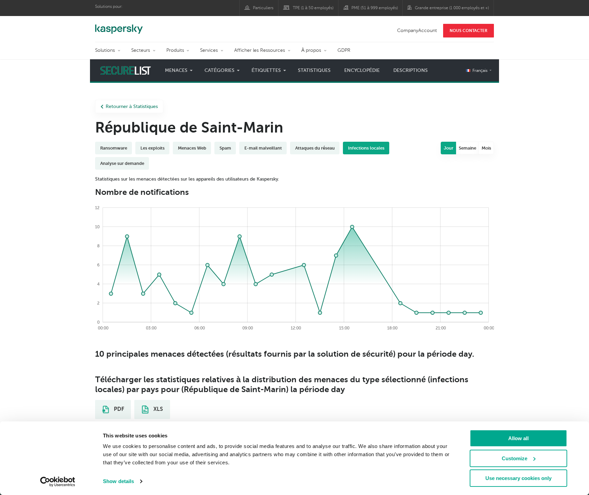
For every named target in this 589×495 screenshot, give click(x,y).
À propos (311, 50)
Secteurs (140, 50)
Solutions (105, 50)
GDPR (343, 50)
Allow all (518, 438)
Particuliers (263, 7)
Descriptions (410, 70)
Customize (514, 458)
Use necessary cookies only (518, 478)
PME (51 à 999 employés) (374, 7)
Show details (118, 481)
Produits (175, 50)
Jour (448, 148)
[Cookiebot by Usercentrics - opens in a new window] (58, 482)
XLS (157, 409)
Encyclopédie (362, 70)
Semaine (467, 148)
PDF (118, 409)
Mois (486, 148)
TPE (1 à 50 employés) (313, 7)
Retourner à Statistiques (132, 106)
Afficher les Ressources (259, 50)
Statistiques (314, 70)
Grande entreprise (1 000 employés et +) (452, 7)
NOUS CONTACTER (468, 30)
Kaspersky (119, 25)
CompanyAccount (417, 30)
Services (209, 50)
